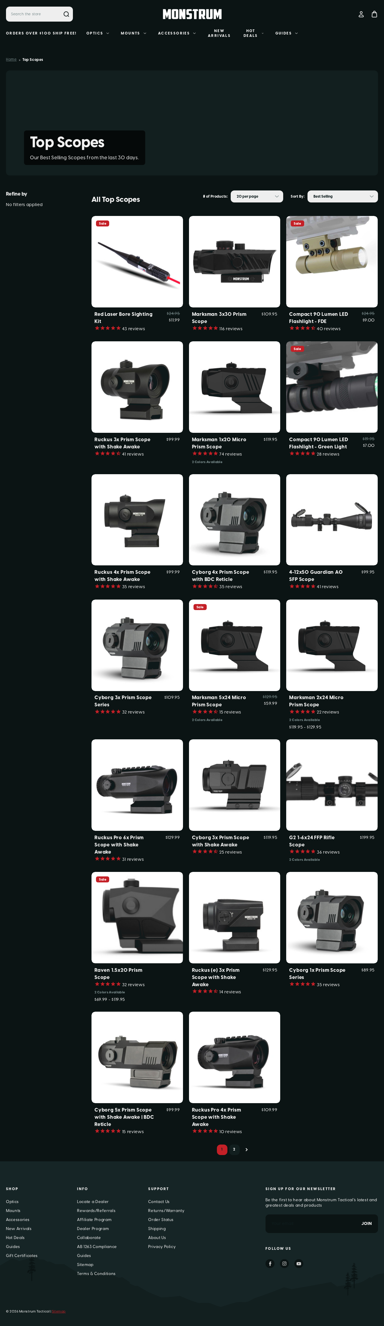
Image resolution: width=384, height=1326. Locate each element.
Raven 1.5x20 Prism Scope (118, 973)
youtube (298, 1263)
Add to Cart (137, 271)
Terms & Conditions (96, 1273)
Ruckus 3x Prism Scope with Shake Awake (122, 443)
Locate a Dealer (93, 1201)
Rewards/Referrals (96, 1210)
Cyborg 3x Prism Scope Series (123, 701)
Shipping (157, 1228)
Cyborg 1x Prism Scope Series (317, 973)
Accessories (174, 33)
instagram (284, 1263)
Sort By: (297, 196)
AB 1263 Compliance (97, 1246)
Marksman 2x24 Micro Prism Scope (316, 701)
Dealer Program (93, 1228)
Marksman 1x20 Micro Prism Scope (219, 443)
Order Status (161, 1219)
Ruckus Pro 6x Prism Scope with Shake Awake (119, 845)
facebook (270, 1263)
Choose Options (234, 271)
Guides (283, 33)
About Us (157, 1237)
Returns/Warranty (166, 1210)
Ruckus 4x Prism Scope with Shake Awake (122, 575)
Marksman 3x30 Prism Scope (219, 317)
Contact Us (159, 1201)
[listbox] (257, 196)
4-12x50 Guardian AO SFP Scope (316, 575)
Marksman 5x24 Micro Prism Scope (219, 701)
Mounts (130, 33)
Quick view (137, 251)
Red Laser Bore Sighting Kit (123, 317)
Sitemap (85, 1264)
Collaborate (89, 1237)
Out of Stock (331, 271)
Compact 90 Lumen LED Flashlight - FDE (318, 317)
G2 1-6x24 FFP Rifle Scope (311, 841)
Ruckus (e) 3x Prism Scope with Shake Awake (216, 977)
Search (66, 14)
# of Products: (215, 196)
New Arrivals (219, 33)
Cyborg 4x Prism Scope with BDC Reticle (220, 575)
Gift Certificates (22, 1255)
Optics (94, 33)
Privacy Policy (162, 1246)
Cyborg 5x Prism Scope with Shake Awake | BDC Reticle (124, 1117)
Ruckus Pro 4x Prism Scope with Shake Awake (216, 1117)
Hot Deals (251, 33)
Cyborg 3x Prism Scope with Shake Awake (220, 841)
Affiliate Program (94, 1219)
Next (247, 1150)
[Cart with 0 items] (374, 14)
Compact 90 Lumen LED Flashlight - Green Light (318, 443)
